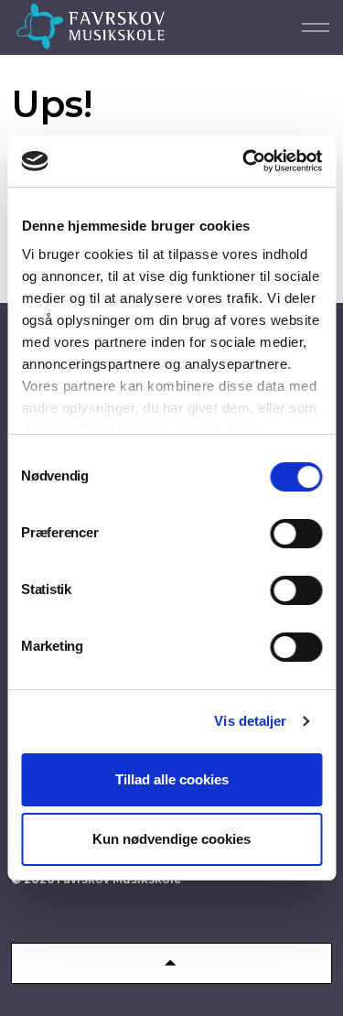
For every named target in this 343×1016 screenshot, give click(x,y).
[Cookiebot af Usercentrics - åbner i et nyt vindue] (244, 161)
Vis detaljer (250, 721)
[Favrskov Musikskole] (91, 26)
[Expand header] (315, 27)
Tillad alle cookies (172, 779)
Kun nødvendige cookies (171, 839)
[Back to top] (171, 963)
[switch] (296, 533)
